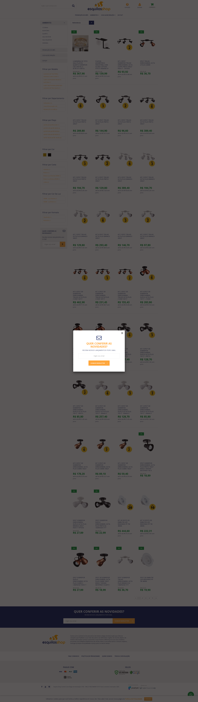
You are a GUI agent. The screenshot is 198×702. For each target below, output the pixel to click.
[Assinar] (99, 363)
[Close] (122, 333)
